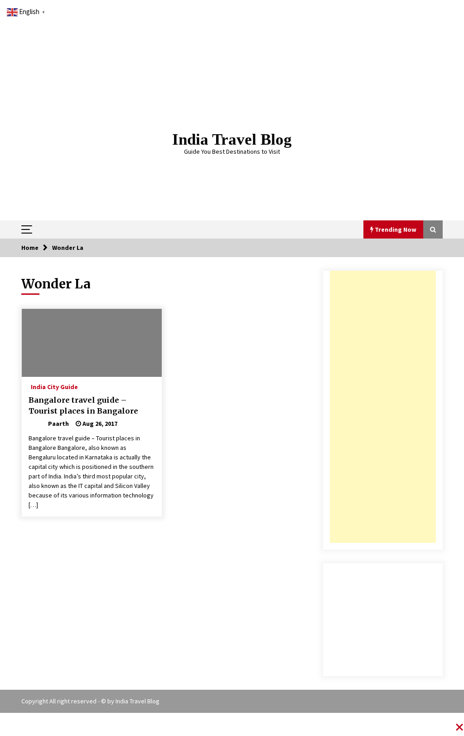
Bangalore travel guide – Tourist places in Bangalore (83, 405)
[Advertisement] (383, 407)
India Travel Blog (232, 139)
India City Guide (54, 386)
